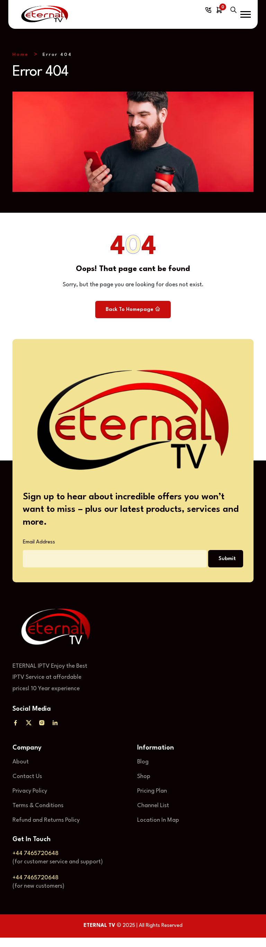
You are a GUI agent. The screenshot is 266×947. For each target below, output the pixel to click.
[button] (245, 14)
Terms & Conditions (37, 806)
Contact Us (27, 776)
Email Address (39, 542)
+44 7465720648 (35, 853)
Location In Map (158, 820)
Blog (143, 762)
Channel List (153, 806)
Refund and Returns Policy (46, 820)
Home (20, 54)
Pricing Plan (152, 791)
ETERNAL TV (99, 925)
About (20, 762)
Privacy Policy (29, 791)
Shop (143, 776)
